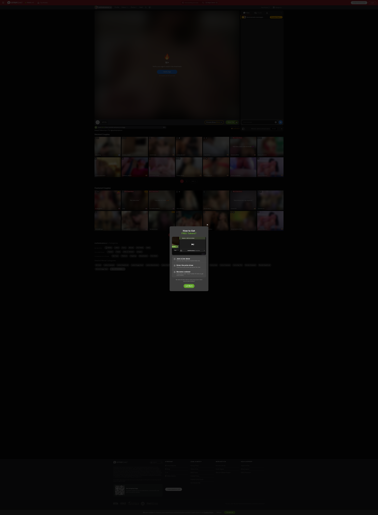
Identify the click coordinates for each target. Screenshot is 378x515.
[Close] (207, 225)
